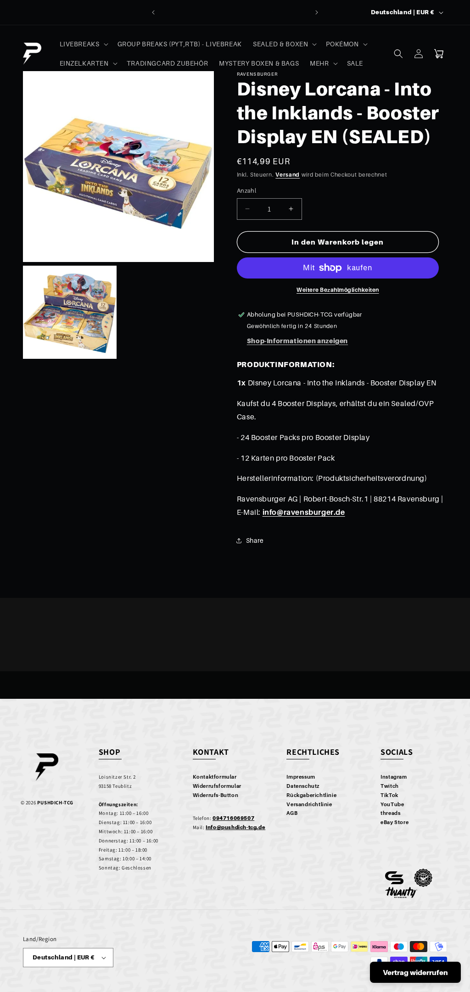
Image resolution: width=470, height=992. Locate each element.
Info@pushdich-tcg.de (235, 827)
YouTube (392, 804)
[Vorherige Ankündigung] (153, 12)
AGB (291, 813)
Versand (287, 174)
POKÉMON (342, 44)
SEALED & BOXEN (280, 44)
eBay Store (394, 822)
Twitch (389, 786)
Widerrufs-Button (216, 795)
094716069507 (233, 818)
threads (390, 813)
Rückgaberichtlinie (311, 795)
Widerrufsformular (217, 786)
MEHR (319, 63)
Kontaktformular (215, 777)
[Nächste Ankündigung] (317, 12)
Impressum (300, 777)
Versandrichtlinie (309, 804)
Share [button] (255, 540)
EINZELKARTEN (84, 63)
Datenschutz (302, 786)
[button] (83, 44)
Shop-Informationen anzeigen (297, 341)
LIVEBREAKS (80, 44)
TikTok (389, 795)
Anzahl (246, 190)
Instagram (393, 777)
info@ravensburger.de (304, 512)
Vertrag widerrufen (415, 972)
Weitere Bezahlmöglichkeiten (338, 289)
